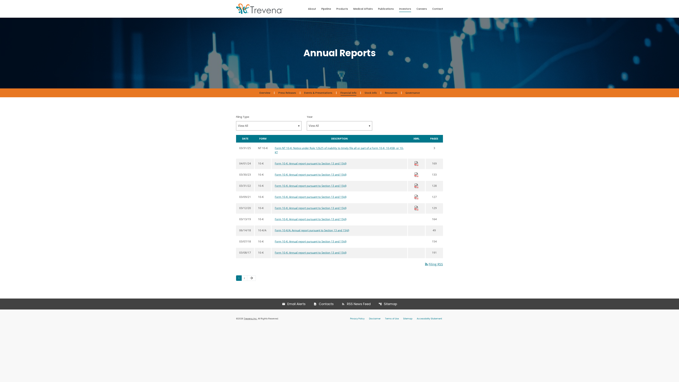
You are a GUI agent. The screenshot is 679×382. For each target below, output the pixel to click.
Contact (437, 9)
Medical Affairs (363, 9)
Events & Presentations (318, 92)
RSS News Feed (359, 304)
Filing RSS (433, 264)
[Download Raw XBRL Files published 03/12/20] (416, 208)
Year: (310, 117)
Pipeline (326, 9)
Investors (405, 9)
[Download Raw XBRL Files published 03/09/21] (416, 197)
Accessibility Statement (429, 318)
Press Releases (287, 92)
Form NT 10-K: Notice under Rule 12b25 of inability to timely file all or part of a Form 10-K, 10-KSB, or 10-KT (339, 150)
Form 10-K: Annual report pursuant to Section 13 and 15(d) (310, 163)
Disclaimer (375, 318)
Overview (264, 92)
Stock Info (371, 92)
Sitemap (390, 304)
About (312, 9)
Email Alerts (296, 304)
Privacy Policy (357, 318)
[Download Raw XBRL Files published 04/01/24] (416, 163)
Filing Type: (242, 117)
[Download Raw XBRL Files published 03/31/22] (416, 185)
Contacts (326, 304)
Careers (421, 9)
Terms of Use (392, 318)
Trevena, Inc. (250, 318)
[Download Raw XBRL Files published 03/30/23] (416, 174)
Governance (412, 92)
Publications (386, 9)
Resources (391, 92)
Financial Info (348, 92)
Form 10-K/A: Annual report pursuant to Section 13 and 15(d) (312, 230)
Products (342, 9)
